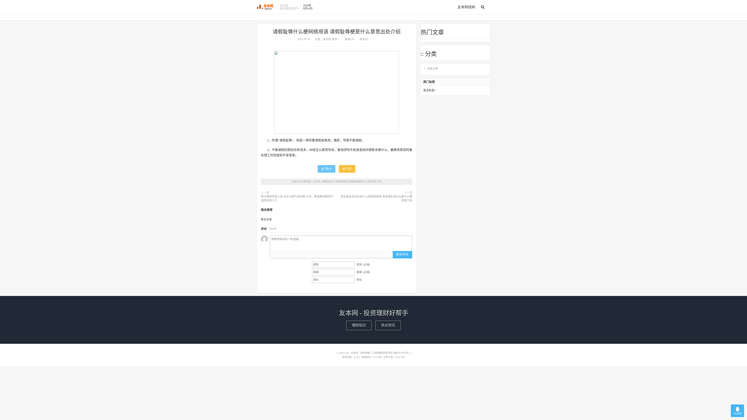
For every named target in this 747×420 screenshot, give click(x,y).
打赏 (348, 168)
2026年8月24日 (308, 7)
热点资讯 (388, 325)
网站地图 (365, 353)
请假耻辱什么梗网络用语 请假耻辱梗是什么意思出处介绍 (337, 32)
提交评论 (402, 254)
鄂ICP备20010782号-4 (399, 353)
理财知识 (359, 325)
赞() (328, 168)
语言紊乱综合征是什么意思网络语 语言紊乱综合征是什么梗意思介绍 (376, 198)
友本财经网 (466, 7)
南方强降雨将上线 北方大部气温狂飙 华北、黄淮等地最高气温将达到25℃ (297, 198)
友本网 (266, 7)
